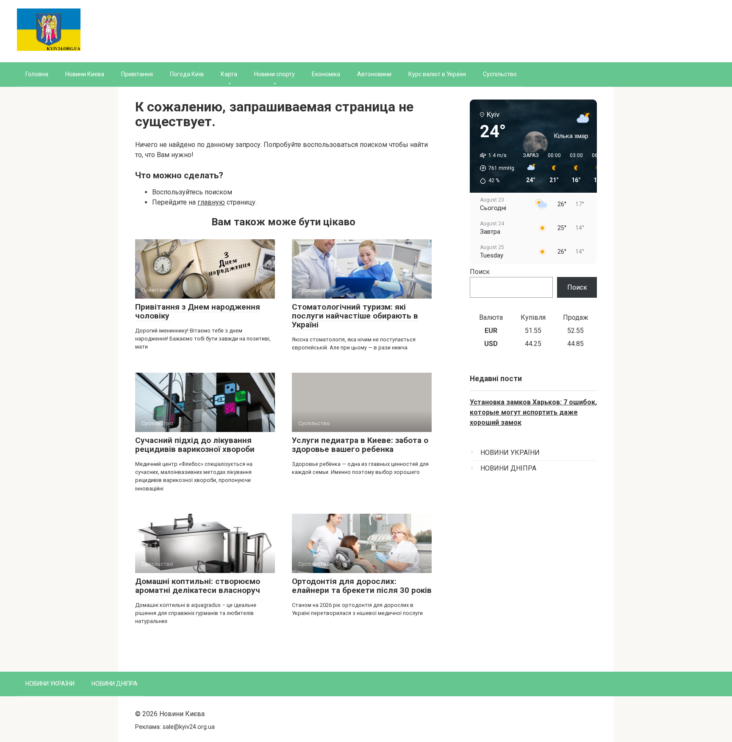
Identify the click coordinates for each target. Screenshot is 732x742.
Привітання (137, 74)
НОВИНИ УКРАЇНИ (510, 453)
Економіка (326, 74)
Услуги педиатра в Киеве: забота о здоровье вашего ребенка (360, 444)
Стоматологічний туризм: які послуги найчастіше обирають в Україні (355, 315)
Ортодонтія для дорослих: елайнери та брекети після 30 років (362, 585)
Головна (36, 74)
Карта (229, 74)
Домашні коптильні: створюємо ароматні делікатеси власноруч (197, 585)
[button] (494, 168)
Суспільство (500, 74)
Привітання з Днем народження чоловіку (197, 311)
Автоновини (374, 74)
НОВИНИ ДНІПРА (508, 468)
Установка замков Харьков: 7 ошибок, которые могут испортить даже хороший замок (533, 412)
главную (211, 202)
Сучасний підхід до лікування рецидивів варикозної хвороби (195, 444)
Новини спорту (274, 74)
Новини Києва (84, 74)
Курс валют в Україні (437, 74)
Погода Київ (187, 74)
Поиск (480, 272)
